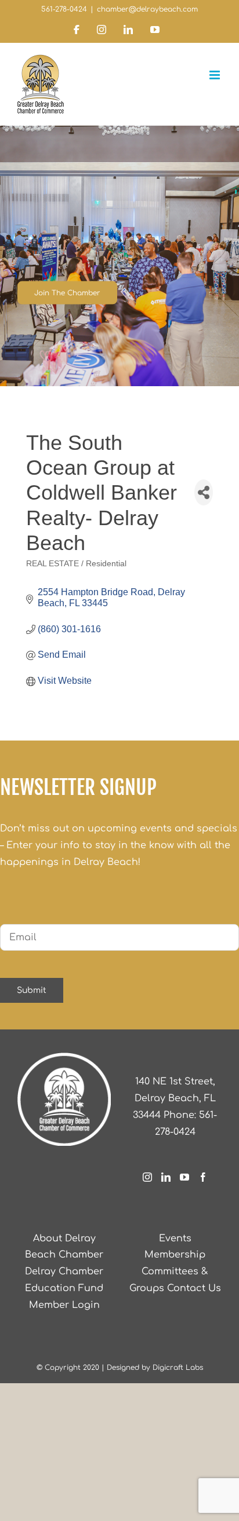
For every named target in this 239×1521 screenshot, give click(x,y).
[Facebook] (203, 1177)
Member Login (64, 1305)
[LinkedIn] (166, 1177)
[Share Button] (203, 492)
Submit (31, 990)
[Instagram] (147, 1177)
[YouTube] (184, 1177)
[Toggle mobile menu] (215, 75)
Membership (174, 1254)
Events (175, 1238)
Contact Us (194, 1288)
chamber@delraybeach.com (147, 9)
